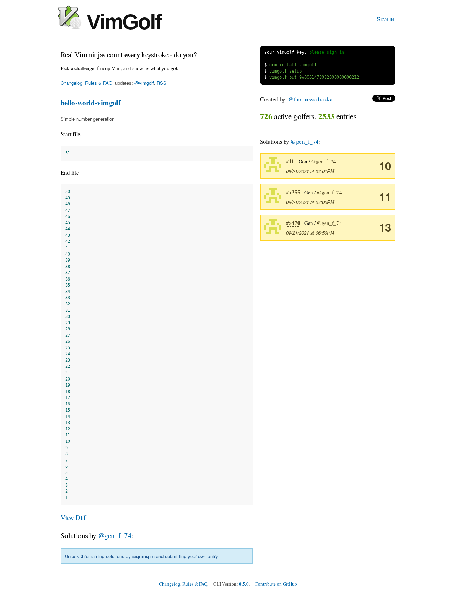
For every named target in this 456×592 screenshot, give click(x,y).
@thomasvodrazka (310, 99)
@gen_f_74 (114, 535)
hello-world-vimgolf (90, 102)
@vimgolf (144, 82)
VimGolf (121, 22)
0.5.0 (244, 583)
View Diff (73, 517)
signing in (143, 556)
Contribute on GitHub (276, 584)
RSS (161, 82)
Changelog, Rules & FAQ (86, 82)
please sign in (326, 52)
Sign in (385, 19)
